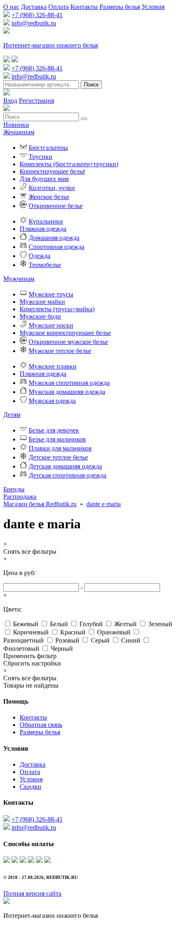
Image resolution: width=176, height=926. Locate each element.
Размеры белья (119, 6)
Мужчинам (18, 278)
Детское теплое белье (58, 457)
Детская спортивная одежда (67, 475)
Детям (11, 414)
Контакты (84, 6)
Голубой (91, 623)
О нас (11, 6)
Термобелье (45, 264)
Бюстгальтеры (48, 147)
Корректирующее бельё (52, 171)
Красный (73, 632)
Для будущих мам (44, 178)
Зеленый (160, 623)
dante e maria (103, 503)
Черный (62, 648)
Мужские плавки (53, 366)
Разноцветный (23, 640)
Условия (153, 6)
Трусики (40, 156)
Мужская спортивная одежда (69, 382)
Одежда (39, 255)
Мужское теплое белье (60, 350)
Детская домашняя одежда (65, 466)
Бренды (14, 489)
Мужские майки (42, 301)
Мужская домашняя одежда (67, 391)
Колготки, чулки (52, 187)
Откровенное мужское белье (68, 341)
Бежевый (25, 623)
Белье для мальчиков (57, 439)
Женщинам (18, 132)
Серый (100, 640)
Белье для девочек (54, 430)
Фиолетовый (21, 648)
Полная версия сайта (32, 893)
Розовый (67, 640)
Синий (130, 640)
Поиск (91, 85)
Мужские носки (51, 325)
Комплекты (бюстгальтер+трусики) (69, 164)
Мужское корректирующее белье (65, 332)
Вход (10, 100)
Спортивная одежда (56, 246)
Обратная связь (41, 724)
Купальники (46, 221)
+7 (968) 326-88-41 (37, 14)
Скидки (30, 786)
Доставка (34, 6)
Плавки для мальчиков (60, 448)
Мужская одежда (52, 400)
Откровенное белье (56, 205)
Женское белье (49, 196)
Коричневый (31, 632)
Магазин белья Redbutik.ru (40, 503)
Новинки (16, 124)
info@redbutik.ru (33, 23)
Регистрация (36, 100)
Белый (59, 623)
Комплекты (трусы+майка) (57, 309)
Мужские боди (40, 316)
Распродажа (19, 496)
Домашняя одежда (54, 237)
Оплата (58, 6)
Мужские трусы (51, 294)
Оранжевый (114, 632)
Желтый (125, 623)
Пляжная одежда (43, 228)
